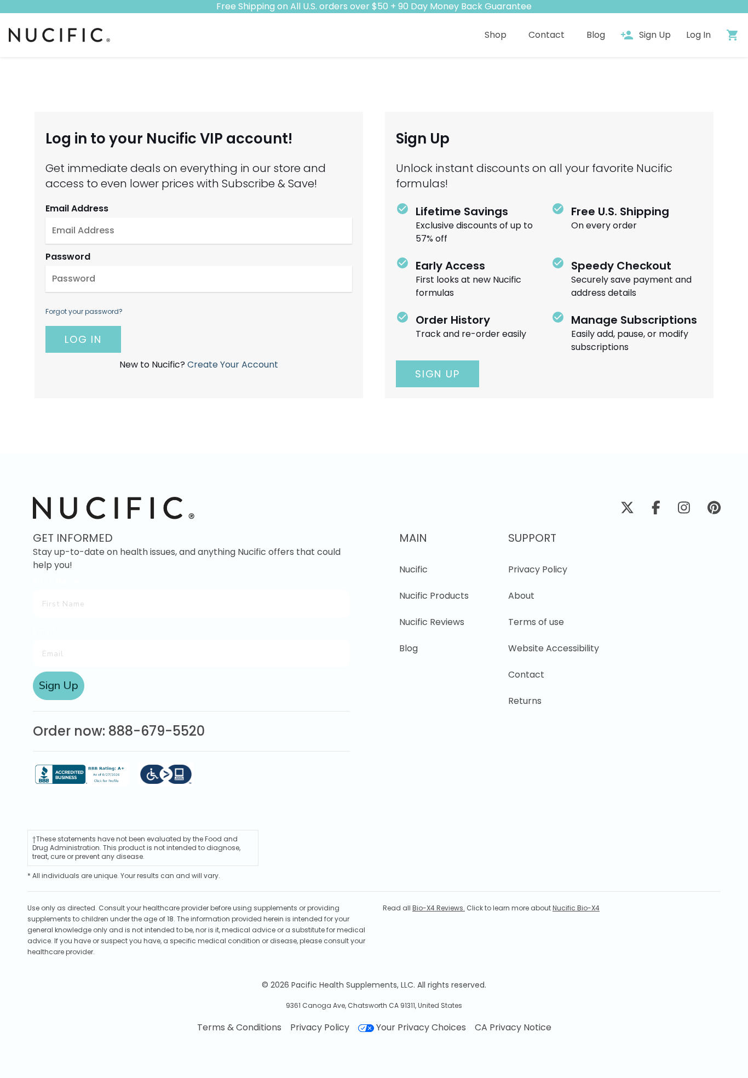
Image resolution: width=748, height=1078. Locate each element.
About (521, 595)
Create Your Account (232, 364)
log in (83, 339)
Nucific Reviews (431, 622)
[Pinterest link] (714, 509)
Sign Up (437, 374)
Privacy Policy (537, 569)
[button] (59, 35)
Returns (525, 701)
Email (44, 631)
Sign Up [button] (655, 34)
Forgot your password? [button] (84, 311)
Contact (526, 674)
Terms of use (536, 622)
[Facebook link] (656, 509)
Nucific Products (434, 595)
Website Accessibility (553, 648)
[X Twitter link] (627, 509)
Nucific (413, 569)
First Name (56, 581)
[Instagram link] (684, 509)
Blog (408, 648)
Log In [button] (698, 34)
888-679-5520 (156, 731)
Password (67, 256)
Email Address (76, 208)
